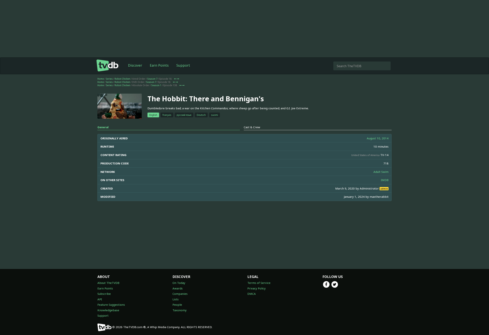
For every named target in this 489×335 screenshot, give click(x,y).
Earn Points (159, 65)
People (177, 304)
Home (100, 78)
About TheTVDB (108, 283)
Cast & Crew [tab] (252, 127)
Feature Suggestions (111, 304)
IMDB (385, 180)
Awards (177, 288)
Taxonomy (179, 310)
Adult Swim (381, 172)
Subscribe (104, 294)
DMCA (251, 294)
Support (183, 65)
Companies (180, 294)
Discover (135, 65)
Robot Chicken (122, 78)
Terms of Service (258, 283)
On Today (178, 283)
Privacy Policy (256, 288)
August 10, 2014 (378, 138)
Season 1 (156, 85)
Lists (175, 299)
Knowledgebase (108, 310)
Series (109, 78)
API (99, 299)
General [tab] (102, 127)
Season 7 (152, 78)
